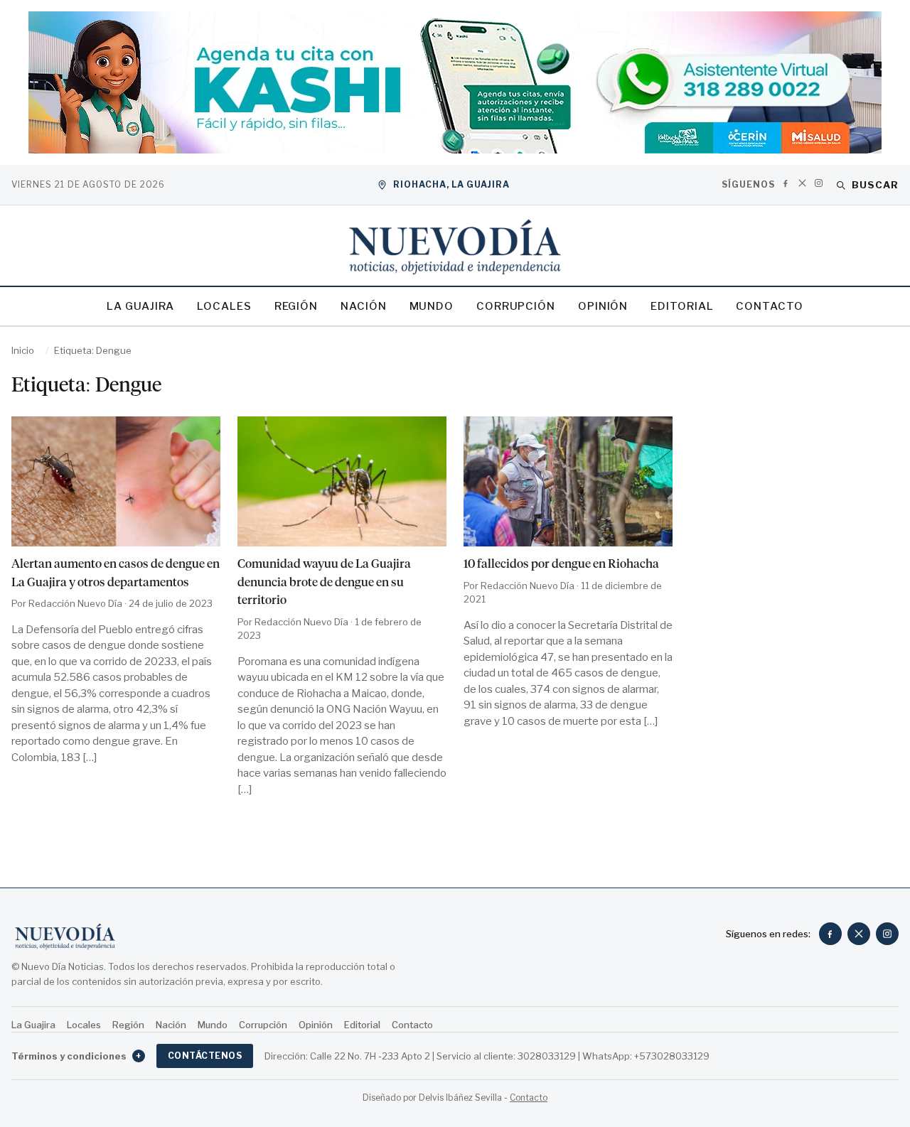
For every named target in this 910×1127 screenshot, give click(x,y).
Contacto (769, 306)
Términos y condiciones (76, 1056)
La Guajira (140, 306)
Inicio (22, 350)
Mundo (432, 306)
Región (296, 306)
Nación (363, 306)
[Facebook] (786, 183)
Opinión (603, 306)
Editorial (682, 306)
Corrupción (515, 306)
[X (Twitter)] (802, 183)
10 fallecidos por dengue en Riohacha (561, 563)
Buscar (875, 184)
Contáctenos (205, 1055)
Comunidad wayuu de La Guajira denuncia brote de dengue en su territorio (324, 581)
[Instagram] (818, 183)
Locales (224, 306)
